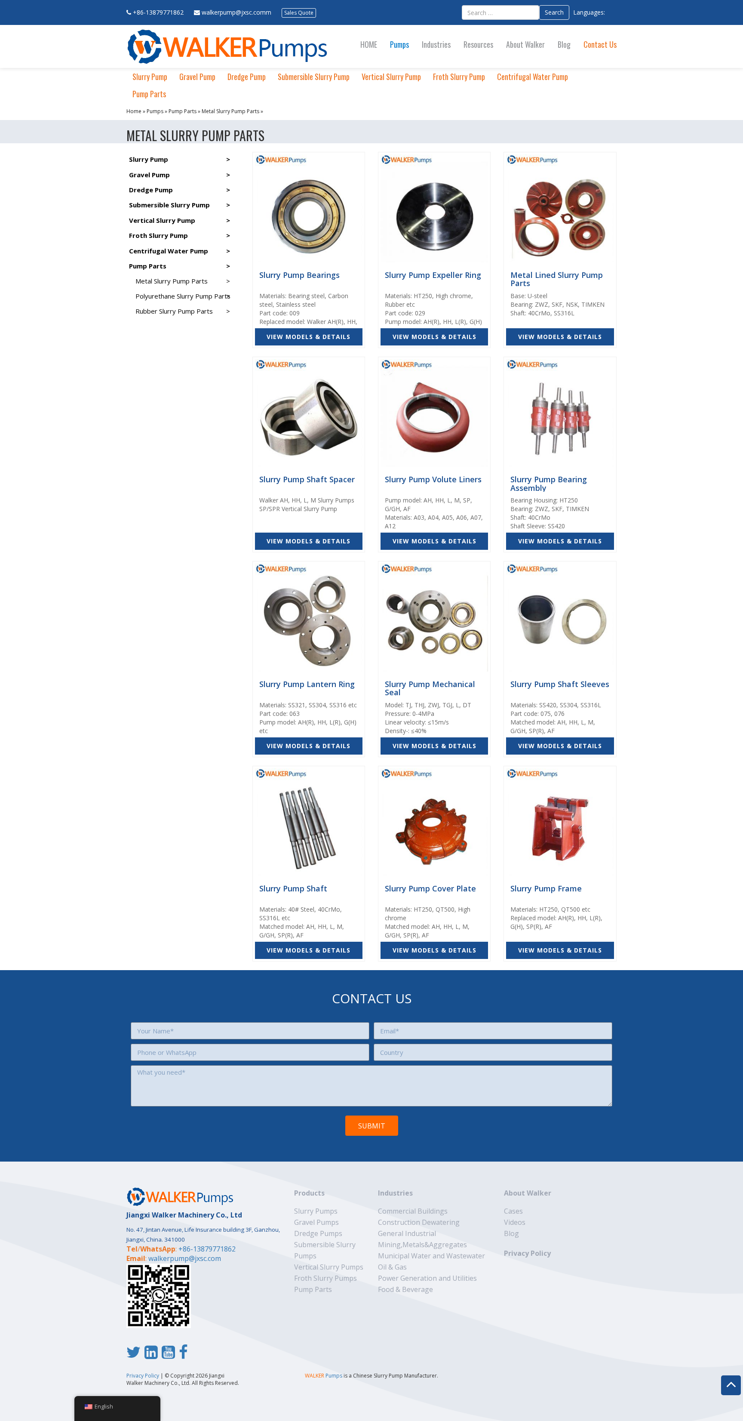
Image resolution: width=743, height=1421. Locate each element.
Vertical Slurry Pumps (328, 1267)
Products (309, 1193)
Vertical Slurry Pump (391, 76)
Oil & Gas (392, 1267)
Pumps (399, 44)
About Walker (525, 44)
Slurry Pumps (316, 1211)
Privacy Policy (527, 1253)
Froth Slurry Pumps (325, 1278)
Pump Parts (149, 93)
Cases (513, 1211)
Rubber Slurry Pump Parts (174, 311)
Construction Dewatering (419, 1222)
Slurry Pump (149, 76)
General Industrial (407, 1233)
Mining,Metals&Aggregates (422, 1244)
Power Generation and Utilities (427, 1278)
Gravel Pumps (316, 1222)
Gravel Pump (197, 76)
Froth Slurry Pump (459, 76)
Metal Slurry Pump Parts (230, 111)
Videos (514, 1222)
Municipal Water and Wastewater (431, 1256)
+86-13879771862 (158, 12)
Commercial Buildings (413, 1211)
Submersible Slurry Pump (314, 76)
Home (133, 111)
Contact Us (600, 44)
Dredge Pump (246, 76)
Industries (436, 44)
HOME (368, 44)
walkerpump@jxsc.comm (236, 12)
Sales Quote (298, 12)
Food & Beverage (405, 1289)
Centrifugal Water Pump (532, 76)
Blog (564, 44)
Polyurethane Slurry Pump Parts (182, 296)
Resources (478, 44)
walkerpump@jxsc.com (184, 1258)
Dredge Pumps (318, 1233)
